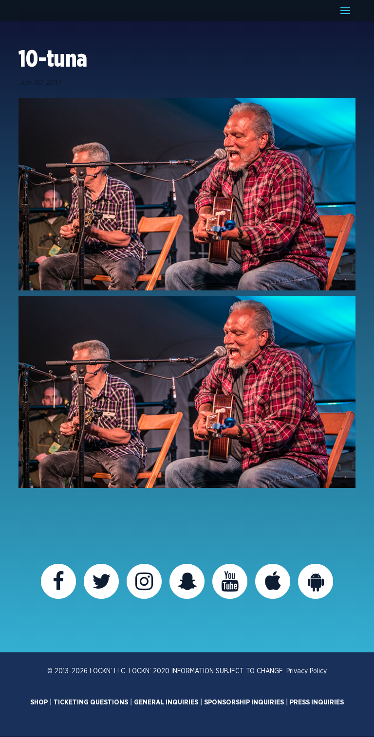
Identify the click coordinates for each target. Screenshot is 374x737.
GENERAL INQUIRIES (166, 702)
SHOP (39, 702)
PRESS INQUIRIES (317, 702)
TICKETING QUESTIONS (91, 702)
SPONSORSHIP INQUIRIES (244, 702)
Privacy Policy (306, 671)
